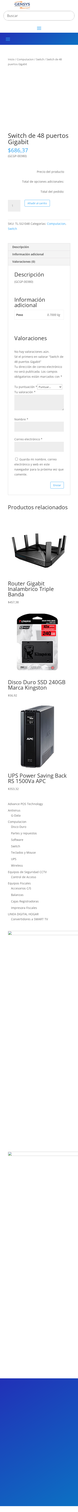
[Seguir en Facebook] (17, 1403)
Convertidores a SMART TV (29, 919)
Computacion (25, 59)
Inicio (11, 59)
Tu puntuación (25, 387)
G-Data (16, 815)
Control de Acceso (23, 877)
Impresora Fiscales (24, 908)
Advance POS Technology (25, 804)
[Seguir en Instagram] (35, 1403)
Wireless (17, 865)
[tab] (39, 247)
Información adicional (28, 254)
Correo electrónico (28, 439)
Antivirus (14, 810)
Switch (40, 59)
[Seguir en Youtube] (44, 1403)
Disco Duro (18, 827)
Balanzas (17, 895)
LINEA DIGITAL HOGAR (23, 914)
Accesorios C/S (21, 888)
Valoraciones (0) (23, 262)
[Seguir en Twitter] (26, 1403)
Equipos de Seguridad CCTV (27, 872)
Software (17, 840)
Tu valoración (25, 392)
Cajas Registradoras (25, 901)
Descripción (20, 247)
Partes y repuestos (24, 833)
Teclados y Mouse (23, 852)
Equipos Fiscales (19, 883)
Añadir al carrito (37, 203)
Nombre (21, 419)
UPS (13, 859)
